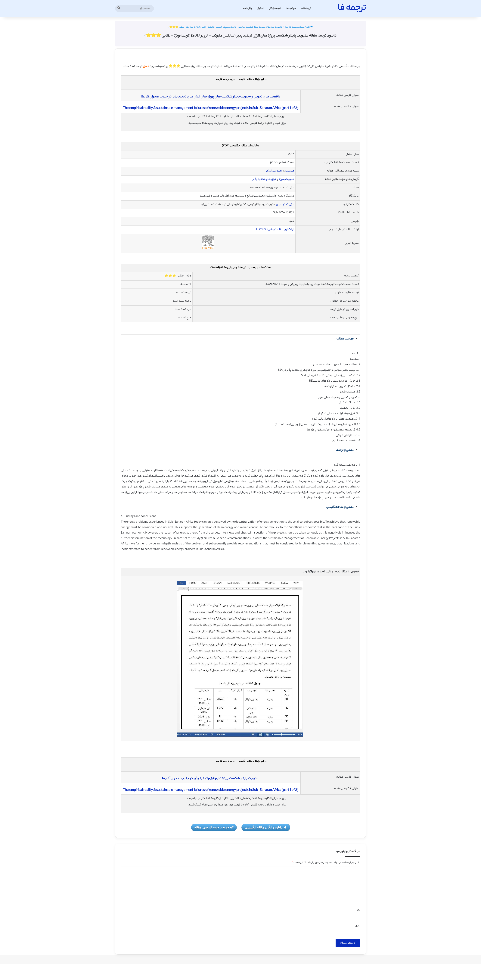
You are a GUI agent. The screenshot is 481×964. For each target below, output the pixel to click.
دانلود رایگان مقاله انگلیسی (263, 827)
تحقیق (260, 8)
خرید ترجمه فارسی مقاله (211, 827)
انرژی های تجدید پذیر (264, 179)
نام (358, 910)
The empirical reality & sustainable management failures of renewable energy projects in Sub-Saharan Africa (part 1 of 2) (210, 108)
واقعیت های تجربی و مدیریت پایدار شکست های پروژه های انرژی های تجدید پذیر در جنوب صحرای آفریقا (210, 97)
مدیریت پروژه (286, 179)
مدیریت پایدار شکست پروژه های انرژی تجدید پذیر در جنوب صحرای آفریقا (210, 778)
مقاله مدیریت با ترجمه (294, 27)
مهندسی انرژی (274, 171)
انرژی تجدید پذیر (285, 204)
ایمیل (357, 926)
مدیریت (289, 171)
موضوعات (291, 8)
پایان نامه (247, 8)
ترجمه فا (307, 8)
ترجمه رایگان (275, 8)
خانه (308, 27)
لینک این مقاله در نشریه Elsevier (275, 229)
